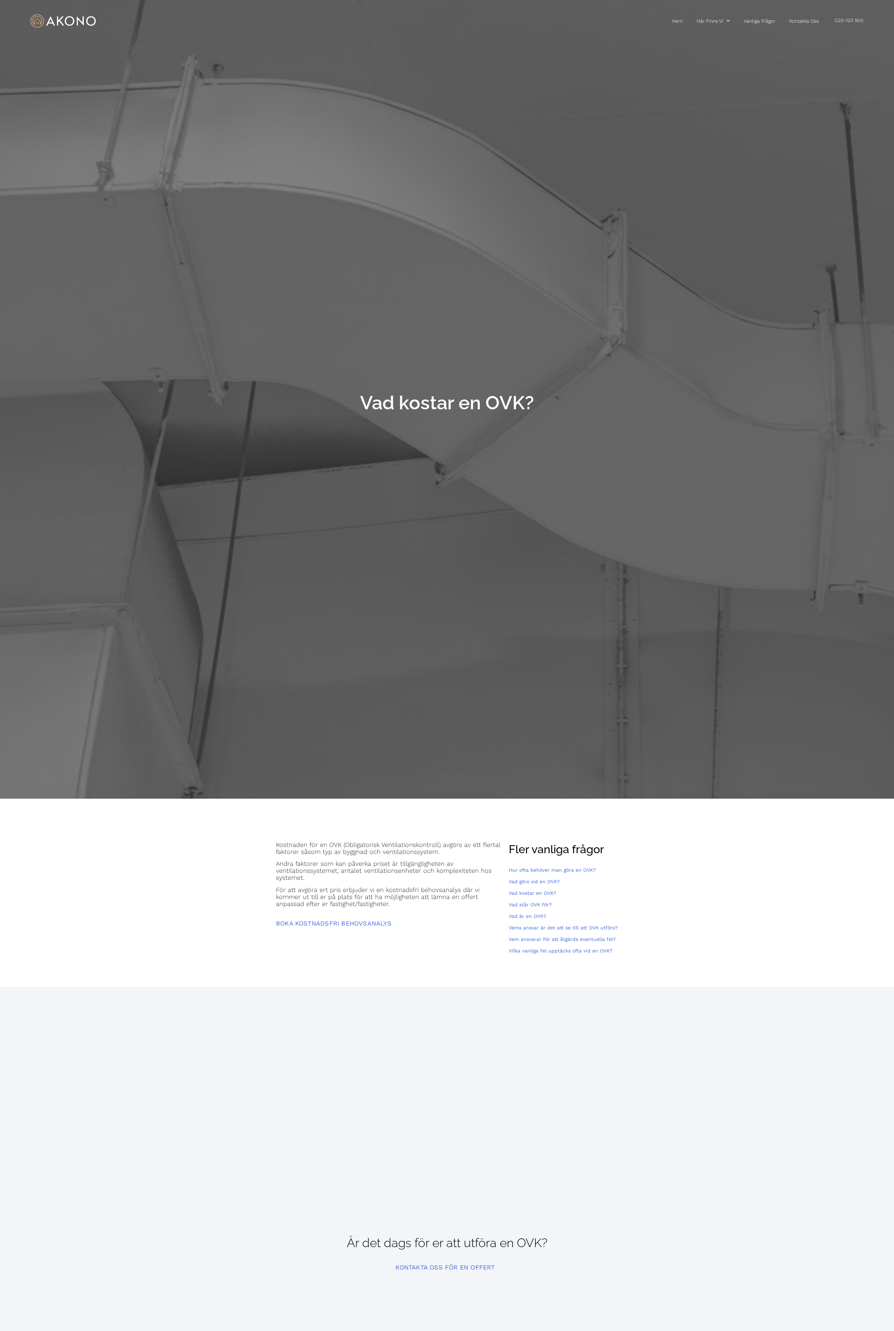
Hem (677, 21)
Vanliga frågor (759, 21)
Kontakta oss (804, 21)
